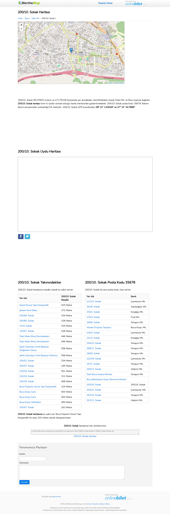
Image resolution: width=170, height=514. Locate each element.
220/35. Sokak (26, 381)
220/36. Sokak (26, 371)
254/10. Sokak (94, 343)
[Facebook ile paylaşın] (21, 236)
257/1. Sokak (93, 363)
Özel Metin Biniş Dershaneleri (34, 336)
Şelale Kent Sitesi (28, 310)
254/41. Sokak (94, 389)
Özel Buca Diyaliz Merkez (99, 374)
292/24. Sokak (94, 395)
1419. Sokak (25, 325)
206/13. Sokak (94, 369)
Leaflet (110, 83)
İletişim (102, 504)
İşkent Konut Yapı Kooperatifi (34, 305)
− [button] (21, 28)
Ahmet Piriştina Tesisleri (99, 327)
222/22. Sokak (94, 301)
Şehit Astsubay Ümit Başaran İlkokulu (38, 355)
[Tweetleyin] (27, 236)
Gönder (24, 482)
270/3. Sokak (93, 317)
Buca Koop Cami (27, 391)
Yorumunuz (24, 462)
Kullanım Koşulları (92, 504)
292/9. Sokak (93, 306)
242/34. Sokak (26, 376)
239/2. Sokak (93, 332)
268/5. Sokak (93, 353)
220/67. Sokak (26, 331)
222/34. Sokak (94, 358)
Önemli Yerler (105, 3)
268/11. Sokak (94, 348)
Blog (108, 504)
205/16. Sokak (94, 384)
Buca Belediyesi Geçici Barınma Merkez (106, 379)
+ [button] (21, 24)
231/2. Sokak (93, 337)
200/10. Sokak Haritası (85, 436)
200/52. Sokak (26, 360)
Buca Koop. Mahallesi (30, 402)
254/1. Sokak (93, 311)
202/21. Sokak (94, 400)
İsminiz (22, 454)
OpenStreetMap (119, 83)
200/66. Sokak (26, 315)
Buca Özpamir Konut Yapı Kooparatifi (37, 386)
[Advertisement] (138, 58)
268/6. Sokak (93, 322)
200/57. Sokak (26, 365)
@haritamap (56, 497)
